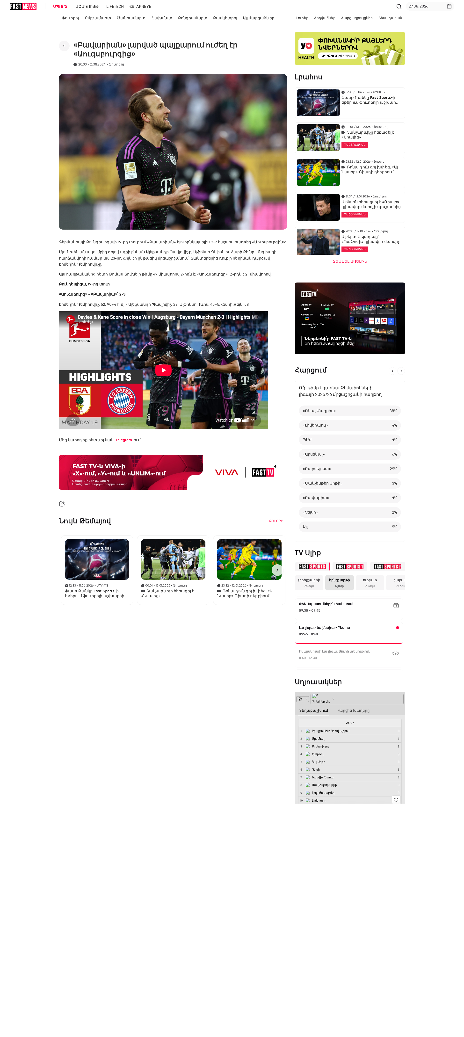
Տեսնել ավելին (350, 261)
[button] (449, 6)
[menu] (222, 6)
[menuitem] (59, 6)
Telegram (123, 440)
